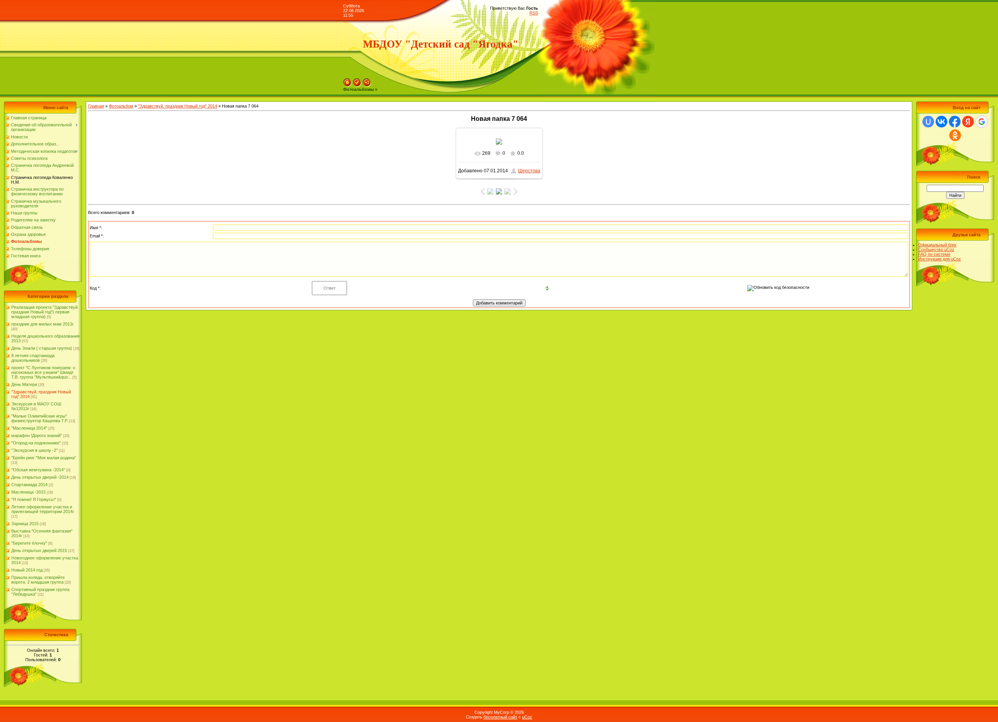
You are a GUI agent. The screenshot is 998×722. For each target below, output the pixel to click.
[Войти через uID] (928, 121)
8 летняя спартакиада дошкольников (33, 358)
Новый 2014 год (26, 570)
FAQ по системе (934, 254)
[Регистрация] (357, 80)
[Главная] (347, 80)
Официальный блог (937, 244)
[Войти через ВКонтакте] (941, 121)
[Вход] (367, 80)
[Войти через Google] (981, 121)
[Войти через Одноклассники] (955, 135)
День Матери (24, 384)
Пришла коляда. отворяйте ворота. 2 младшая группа (38, 579)
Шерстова (529, 170)
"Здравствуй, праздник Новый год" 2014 (177, 106)
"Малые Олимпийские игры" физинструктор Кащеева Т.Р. (39, 418)
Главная (96, 106)
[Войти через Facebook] (955, 121)
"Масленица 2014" (29, 428)
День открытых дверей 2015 (39, 550)
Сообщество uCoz (936, 249)
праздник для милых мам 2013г (42, 324)
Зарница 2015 (25, 523)
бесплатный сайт (500, 717)
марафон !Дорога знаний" (36, 435)
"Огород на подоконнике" (36, 443)
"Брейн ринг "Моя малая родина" (43, 457)
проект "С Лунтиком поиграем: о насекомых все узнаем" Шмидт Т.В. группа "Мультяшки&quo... (43, 372)
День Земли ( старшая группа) (41, 348)
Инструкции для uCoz (939, 259)
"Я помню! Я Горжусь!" (33, 499)
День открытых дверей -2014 (40, 477)
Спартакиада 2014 (29, 484)
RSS (533, 13)
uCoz (527, 717)
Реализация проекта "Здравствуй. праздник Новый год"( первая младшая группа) (45, 312)
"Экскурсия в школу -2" (34, 450)
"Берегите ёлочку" (29, 543)
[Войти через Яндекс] (968, 121)
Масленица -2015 (28, 492)
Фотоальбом (121, 106)
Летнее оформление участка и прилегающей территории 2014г (42, 509)
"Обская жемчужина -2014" (38, 469)
